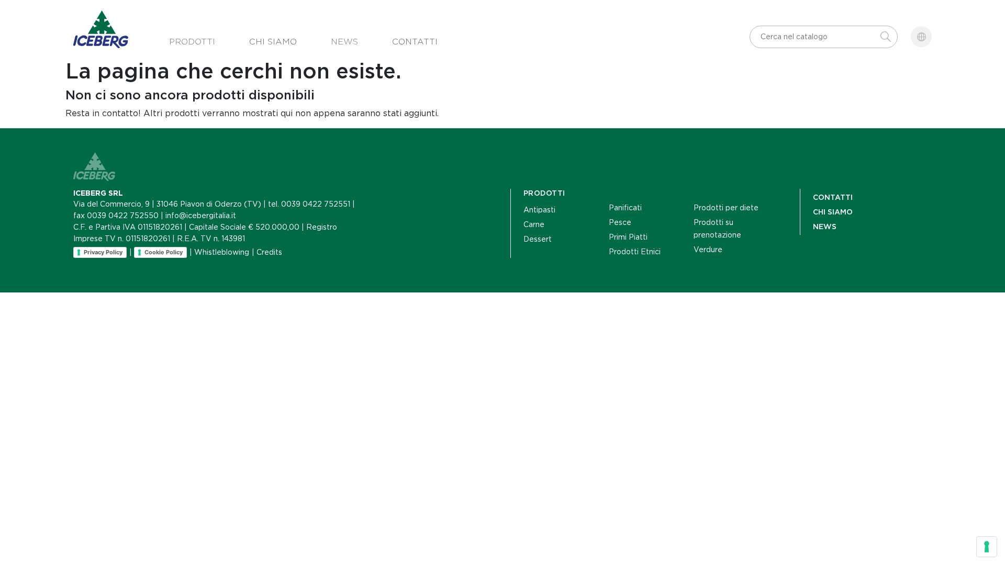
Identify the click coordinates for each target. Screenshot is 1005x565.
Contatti (415, 42)
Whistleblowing (221, 252)
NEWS (824, 226)
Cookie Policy (163, 252)
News (344, 42)
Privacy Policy (103, 252)
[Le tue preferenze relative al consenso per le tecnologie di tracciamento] (987, 547)
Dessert (537, 239)
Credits (269, 252)
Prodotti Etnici (635, 251)
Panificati (625, 208)
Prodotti (192, 42)
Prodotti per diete (726, 208)
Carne (533, 224)
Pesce (620, 222)
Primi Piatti (628, 237)
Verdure (708, 249)
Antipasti (539, 210)
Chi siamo (273, 42)
